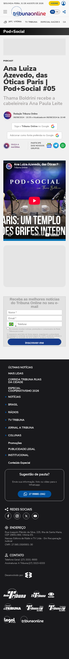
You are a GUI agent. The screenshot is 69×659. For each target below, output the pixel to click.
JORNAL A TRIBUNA (21, 428)
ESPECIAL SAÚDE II (50, 22)
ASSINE (54, 3)
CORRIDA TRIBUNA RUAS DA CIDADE (24, 380)
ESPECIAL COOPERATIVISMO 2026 (23, 389)
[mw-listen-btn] (6, 146)
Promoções (15, 443)
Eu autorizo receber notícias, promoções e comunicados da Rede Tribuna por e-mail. (34, 330)
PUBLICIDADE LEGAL (21, 449)
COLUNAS (14, 435)
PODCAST (8, 60)
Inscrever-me (34, 342)
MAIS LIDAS (15, 373)
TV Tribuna (31, 22)
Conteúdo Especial (19, 462)
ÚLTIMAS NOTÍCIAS (20, 367)
